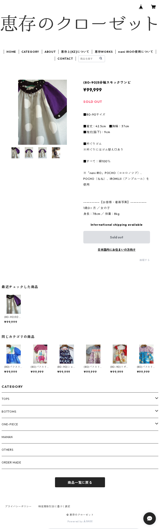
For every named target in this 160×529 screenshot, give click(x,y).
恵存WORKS (104, 52)
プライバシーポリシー (18, 506)
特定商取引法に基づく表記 (54, 506)
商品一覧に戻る (80, 482)
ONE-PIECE (10, 424)
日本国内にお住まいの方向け (117, 250)
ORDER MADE (11, 462)
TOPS (6, 399)
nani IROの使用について (135, 52)
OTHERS (8, 450)
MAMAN (7, 437)
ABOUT (50, 52)
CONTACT (65, 58)
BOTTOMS (9, 411)
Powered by (76, 521)
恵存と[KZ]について (75, 52)
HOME (11, 52)
